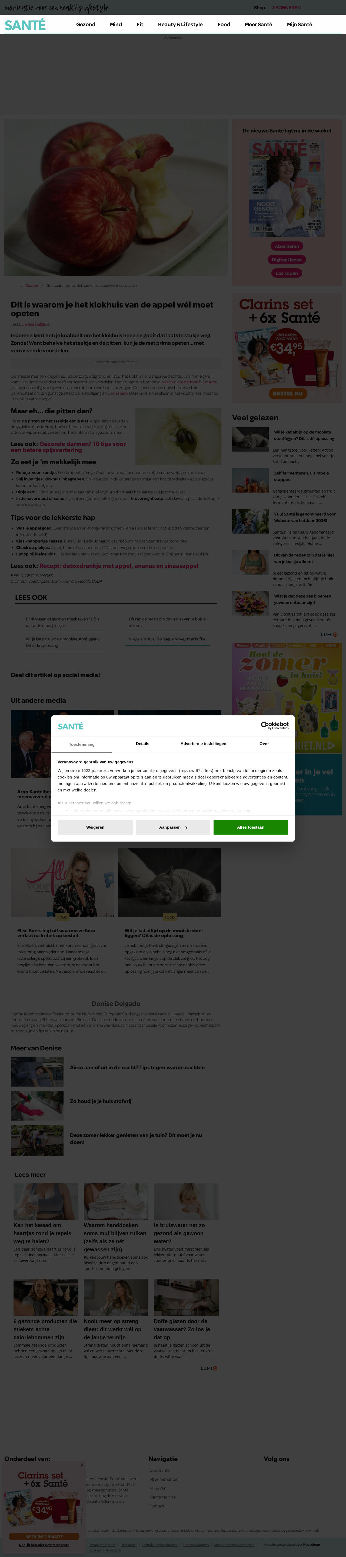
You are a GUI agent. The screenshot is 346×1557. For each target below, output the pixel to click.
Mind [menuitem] (116, 24)
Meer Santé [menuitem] (258, 24)
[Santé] (25, 24)
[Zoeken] (337, 24)
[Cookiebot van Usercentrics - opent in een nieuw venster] (265, 726)
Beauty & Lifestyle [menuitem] (180, 24)
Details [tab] (142, 743)
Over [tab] (264, 743)
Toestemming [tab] (82, 744)
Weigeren (95, 827)
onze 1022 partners (89, 770)
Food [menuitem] (224, 24)
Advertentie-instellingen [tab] (203, 743)
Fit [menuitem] (140, 24)
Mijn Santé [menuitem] (299, 24)
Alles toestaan (250, 827)
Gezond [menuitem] (85, 24)
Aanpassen (170, 827)
